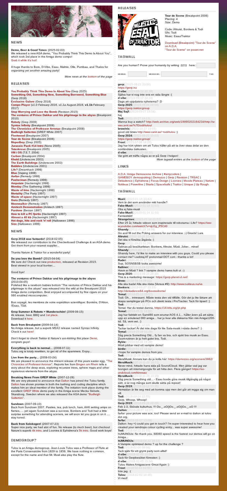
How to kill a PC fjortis (26, 213)
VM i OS (16, 152)
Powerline (137, 184)
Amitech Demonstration (27, 207)
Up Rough (202, 184)
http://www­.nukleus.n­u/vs (186, 284)
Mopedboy (18, 142)
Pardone (16, 210)
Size (14, 223)
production (54, 261)
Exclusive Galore (23, 101)
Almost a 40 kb (21, 217)
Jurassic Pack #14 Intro (27, 145)
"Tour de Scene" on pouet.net (184, 49)
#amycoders (171, 174)
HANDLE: (122, 74)
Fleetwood (18, 135)
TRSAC (194, 177)
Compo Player (20, 104)
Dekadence (125, 180)
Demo (93, 338)
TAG (211, 74)
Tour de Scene (20, 138)
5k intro (83, 430)
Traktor (177, 184)
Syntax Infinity (20, 125)
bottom (92, 76)
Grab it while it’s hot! (24, 60)
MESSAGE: (154, 74)
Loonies (176, 180)
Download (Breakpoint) (179, 42)
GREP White (31, 390)
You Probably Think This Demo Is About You (40, 91)
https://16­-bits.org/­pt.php (170, 307)
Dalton (65, 380)
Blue (14, 172)
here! (30, 331)
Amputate (17, 183)
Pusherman (19, 179)
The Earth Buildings (24, 162)
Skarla (150, 184)
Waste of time (20, 190)
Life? (14, 169)
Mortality (17, 193)
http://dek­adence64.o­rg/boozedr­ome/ (142, 290)
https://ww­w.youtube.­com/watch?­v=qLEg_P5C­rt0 (165, 224)
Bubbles (16, 166)
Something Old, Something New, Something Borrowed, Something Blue (59, 94)
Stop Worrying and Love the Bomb (34, 111)
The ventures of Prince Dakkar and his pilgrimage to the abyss (53, 115)
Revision (182, 177)
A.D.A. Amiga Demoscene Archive (139, 174)
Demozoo (159, 177)
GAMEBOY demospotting (134, 177)
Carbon (16, 156)
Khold (15, 159)
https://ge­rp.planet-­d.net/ (172, 277)
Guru (14, 200)
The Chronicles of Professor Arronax (36, 128)
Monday (16, 186)
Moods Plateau (193, 180)
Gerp (171, 177)
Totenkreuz (18, 149)
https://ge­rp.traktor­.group (133, 108)
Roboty (15, 122)
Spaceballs (163, 184)
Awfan (15, 176)
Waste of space (21, 196)
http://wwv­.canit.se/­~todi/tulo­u (156, 131)
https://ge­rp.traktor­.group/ (134, 138)
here (30, 318)
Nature (209, 180)
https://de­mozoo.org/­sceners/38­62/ (190, 359)
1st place (52, 315)
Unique (188, 184)
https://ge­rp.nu (127, 87)
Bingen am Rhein (87, 364)
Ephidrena (141, 180)
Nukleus (123, 184)
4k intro (37, 430)
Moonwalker (19, 203)
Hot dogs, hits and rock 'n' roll (31, 220)
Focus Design (159, 180)
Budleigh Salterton (23, 131)
